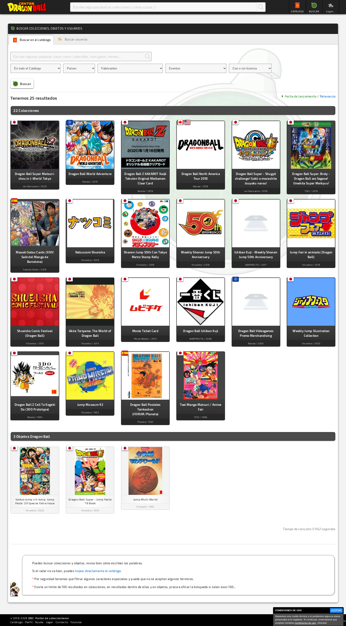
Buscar (261, 7)
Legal (49, 622)
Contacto (62, 622)
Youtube (75, 622)
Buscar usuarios (76, 39)
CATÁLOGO (297, 11)
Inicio (27, 7)
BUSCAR (314, 11)
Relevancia (328, 96)
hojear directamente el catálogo (98, 571)
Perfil (29, 622)
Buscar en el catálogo (35, 40)
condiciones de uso (305, 623)
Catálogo (16, 622)
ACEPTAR (336, 610)
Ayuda (39, 622)
